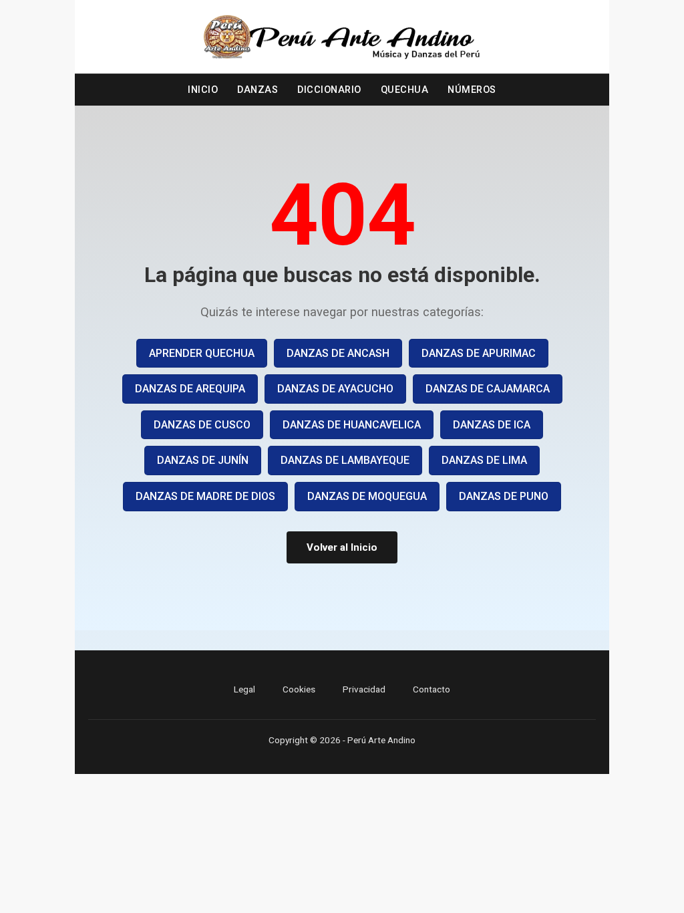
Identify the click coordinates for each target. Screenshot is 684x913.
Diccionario (329, 90)
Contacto (431, 689)
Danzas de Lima (484, 460)
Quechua (405, 90)
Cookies (299, 689)
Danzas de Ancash (338, 353)
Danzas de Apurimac (478, 353)
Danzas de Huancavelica (352, 424)
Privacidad (364, 689)
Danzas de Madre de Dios (205, 496)
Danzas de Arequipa (190, 388)
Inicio (203, 90)
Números (472, 90)
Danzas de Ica (491, 424)
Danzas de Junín (202, 460)
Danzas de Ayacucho (335, 388)
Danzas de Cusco (202, 424)
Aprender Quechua (201, 353)
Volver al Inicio (342, 547)
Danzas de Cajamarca (487, 388)
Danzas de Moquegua (367, 496)
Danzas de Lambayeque (345, 460)
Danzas (257, 90)
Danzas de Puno (503, 496)
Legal (244, 689)
